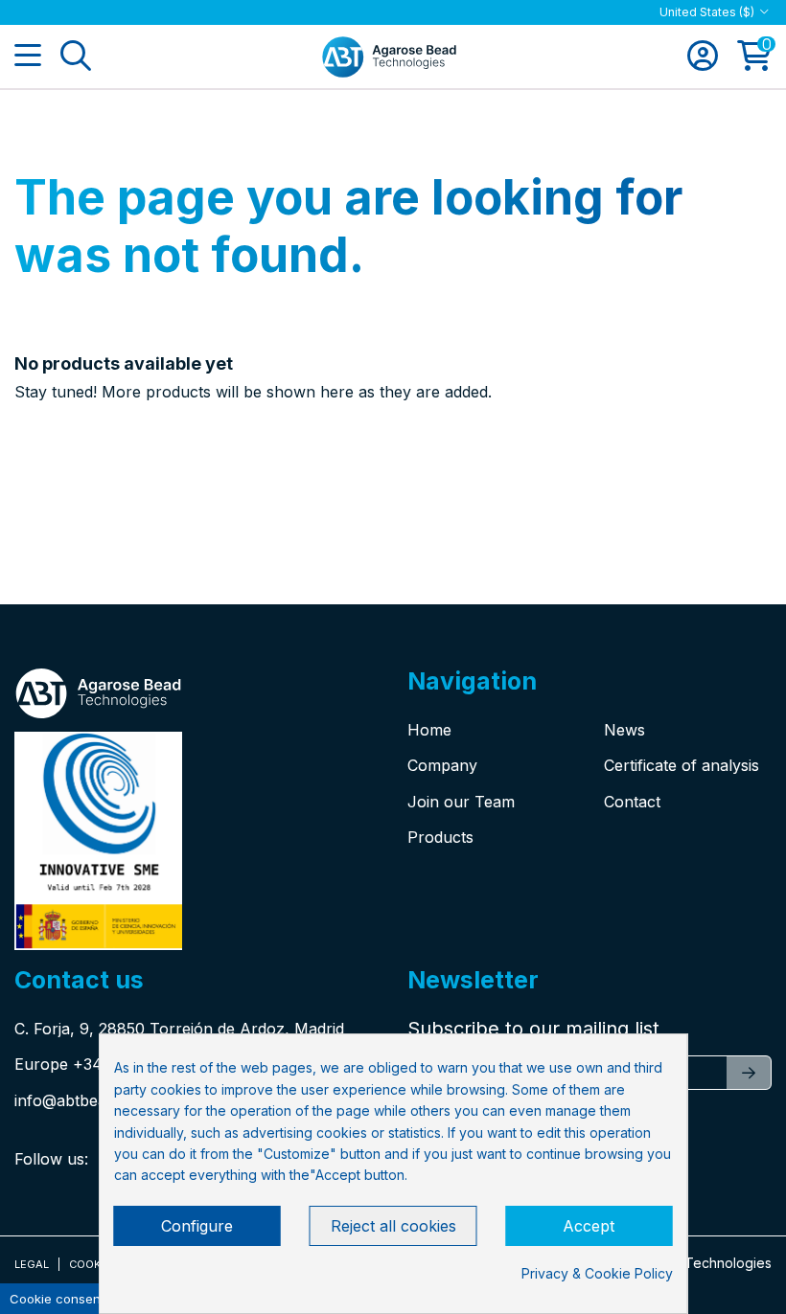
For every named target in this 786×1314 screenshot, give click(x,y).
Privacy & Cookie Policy (597, 1273)
